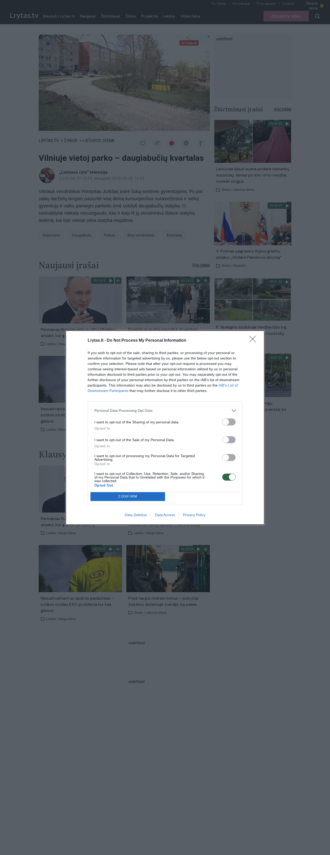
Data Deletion (136, 515)
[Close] (254, 341)
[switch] (229, 421)
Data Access (165, 515)
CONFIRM (127, 496)
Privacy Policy (194, 515)
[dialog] (165, 428)
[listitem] (165, 410)
